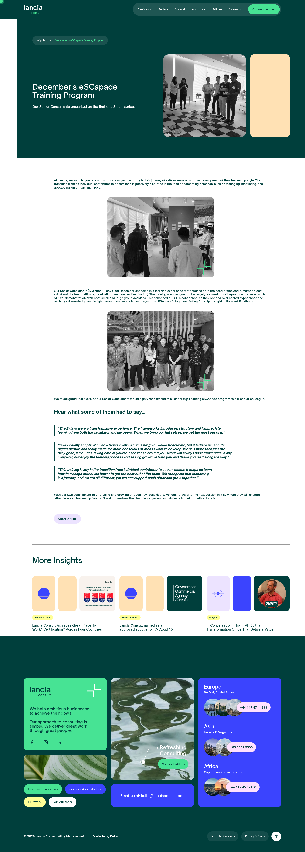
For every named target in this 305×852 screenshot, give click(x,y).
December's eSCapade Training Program (79, 40)
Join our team (62, 802)
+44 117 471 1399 (253, 707)
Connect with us (263, 9)
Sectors (163, 9)
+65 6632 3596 (241, 747)
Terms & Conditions (223, 836)
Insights (40, 40)
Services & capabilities (85, 789)
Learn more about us (43, 789)
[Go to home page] (33, 9)
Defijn (114, 836)
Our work (180, 9)
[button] (145, 9)
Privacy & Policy (255, 836)
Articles (217, 9)
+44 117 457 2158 (242, 787)
